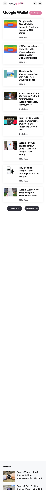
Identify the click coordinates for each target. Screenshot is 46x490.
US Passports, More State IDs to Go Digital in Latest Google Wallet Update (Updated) (29, 52)
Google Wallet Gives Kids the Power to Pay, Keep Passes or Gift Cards (29, 27)
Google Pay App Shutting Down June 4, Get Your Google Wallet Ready (27, 148)
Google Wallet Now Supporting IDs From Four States (28, 192)
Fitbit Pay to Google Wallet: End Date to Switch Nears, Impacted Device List (29, 123)
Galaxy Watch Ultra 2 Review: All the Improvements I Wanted (29, 475)
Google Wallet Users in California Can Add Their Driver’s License (28, 75)
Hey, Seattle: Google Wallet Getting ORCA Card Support (29, 172)
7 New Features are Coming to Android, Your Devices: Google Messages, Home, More (29, 99)
